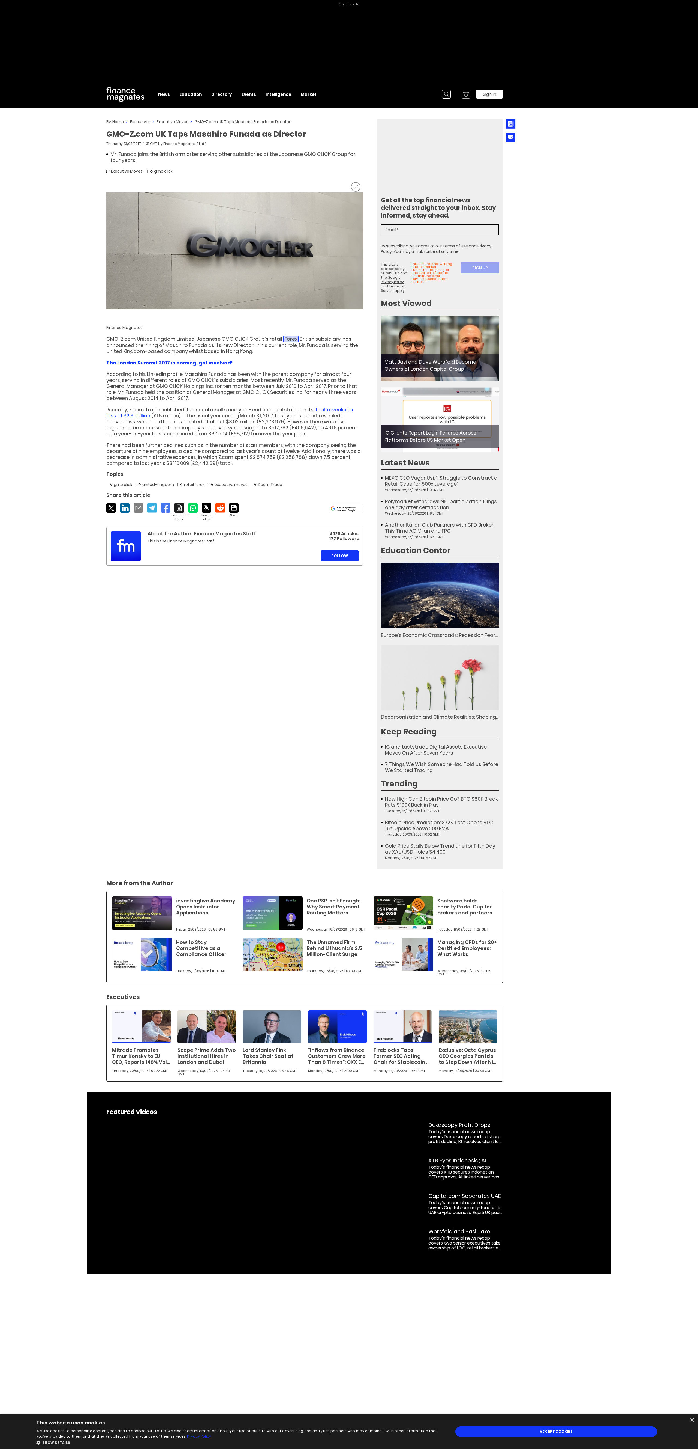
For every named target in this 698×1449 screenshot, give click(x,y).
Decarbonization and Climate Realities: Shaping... (439, 717)
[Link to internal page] (126, 546)
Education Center (416, 550)
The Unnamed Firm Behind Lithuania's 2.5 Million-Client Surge (334, 948)
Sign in (489, 94)
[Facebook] (165, 508)
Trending (399, 784)
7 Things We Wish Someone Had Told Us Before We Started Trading (441, 767)
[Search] (446, 94)
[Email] (138, 508)
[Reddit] (220, 508)
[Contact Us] (510, 137)
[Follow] (206, 512)
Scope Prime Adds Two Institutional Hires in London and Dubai (206, 1056)
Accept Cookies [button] (556, 1431)
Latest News (405, 463)
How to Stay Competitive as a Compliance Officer (201, 948)
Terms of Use (455, 246)
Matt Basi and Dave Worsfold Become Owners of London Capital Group (430, 365)
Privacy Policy (392, 282)
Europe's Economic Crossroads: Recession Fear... (439, 635)
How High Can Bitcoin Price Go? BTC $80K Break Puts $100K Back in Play (441, 802)
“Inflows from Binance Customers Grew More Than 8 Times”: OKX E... (337, 1056)
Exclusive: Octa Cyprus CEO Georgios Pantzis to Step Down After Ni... (467, 1056)
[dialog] (349, 1431)
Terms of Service (393, 288)
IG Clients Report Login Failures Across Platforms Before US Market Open (430, 436)
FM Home (115, 121)
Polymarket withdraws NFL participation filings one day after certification (441, 504)
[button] (238, 1442)
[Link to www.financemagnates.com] (440, 348)
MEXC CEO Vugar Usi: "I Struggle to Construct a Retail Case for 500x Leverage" (441, 481)
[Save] (234, 510)
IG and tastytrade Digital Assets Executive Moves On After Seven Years (436, 750)
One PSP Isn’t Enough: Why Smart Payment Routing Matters (333, 906)
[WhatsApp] (193, 508)
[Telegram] (152, 508)
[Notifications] (466, 94)
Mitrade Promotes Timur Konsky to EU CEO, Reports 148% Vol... (141, 1056)
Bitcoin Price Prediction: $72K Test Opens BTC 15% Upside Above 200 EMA (439, 825)
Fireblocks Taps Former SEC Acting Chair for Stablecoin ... (401, 1056)
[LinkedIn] (125, 508)
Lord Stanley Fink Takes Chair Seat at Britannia (268, 1056)
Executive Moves (172, 121)
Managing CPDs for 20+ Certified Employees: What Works (467, 948)
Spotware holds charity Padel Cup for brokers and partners (464, 906)
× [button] (692, 1420)
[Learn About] (179, 512)
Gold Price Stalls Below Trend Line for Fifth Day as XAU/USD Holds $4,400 (440, 849)
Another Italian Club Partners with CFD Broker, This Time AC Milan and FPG (439, 528)
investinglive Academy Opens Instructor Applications (205, 906)
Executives (140, 121)
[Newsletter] (510, 124)
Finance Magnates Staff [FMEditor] (184, 143)
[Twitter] (111, 508)
